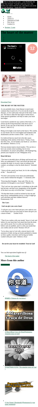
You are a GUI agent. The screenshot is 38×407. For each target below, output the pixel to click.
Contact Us (11, 24)
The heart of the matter (12, 41)
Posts (6, 39)
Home (7, 37)
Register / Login (10, 27)
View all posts (5, 265)
